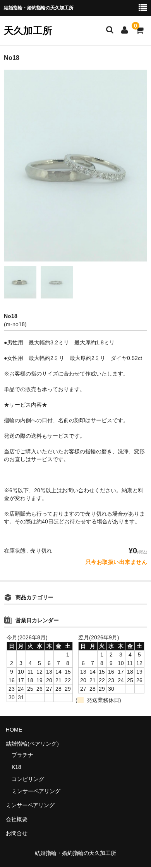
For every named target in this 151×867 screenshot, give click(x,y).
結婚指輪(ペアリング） (34, 744)
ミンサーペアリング (36, 791)
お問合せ (16, 833)
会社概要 (16, 819)
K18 (16, 767)
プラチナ (22, 755)
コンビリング (28, 779)
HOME (14, 730)
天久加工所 (28, 30)
